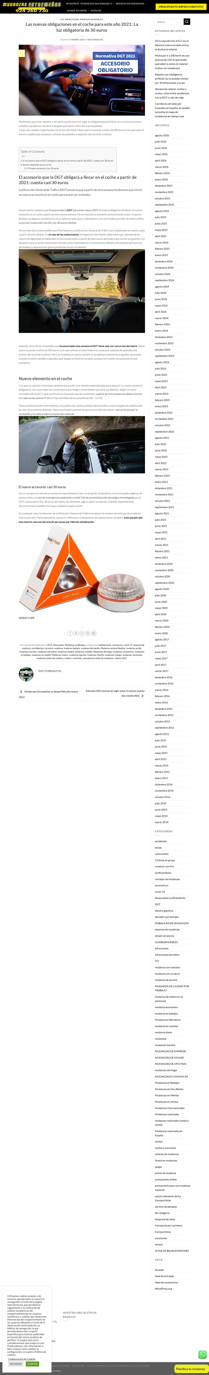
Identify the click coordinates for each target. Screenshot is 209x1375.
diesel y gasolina (164, 910)
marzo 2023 (161, 393)
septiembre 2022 (164, 431)
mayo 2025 (161, 229)
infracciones (72, 19)
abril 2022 (160, 463)
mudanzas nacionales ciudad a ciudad (172, 1122)
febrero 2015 (162, 771)
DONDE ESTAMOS (77, 10)
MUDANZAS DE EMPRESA (170, 1051)
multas (159, 1141)
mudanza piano (163, 1032)
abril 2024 (160, 311)
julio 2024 (160, 292)
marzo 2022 (161, 469)
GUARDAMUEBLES (166, 942)
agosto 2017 (162, 639)
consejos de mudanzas (167, 879)
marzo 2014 (161, 822)
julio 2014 (160, 803)
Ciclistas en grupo (165, 860)
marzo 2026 (161, 166)
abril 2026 (160, 160)
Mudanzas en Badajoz (91, 19)
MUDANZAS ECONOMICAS (171, 1076)
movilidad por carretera (42, 648)
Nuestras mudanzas (166, 1160)
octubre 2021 (162, 500)
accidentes (161, 841)
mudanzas (160, 1038)
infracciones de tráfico (167, 954)
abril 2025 (160, 236)
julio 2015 (160, 740)
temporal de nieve (165, 1219)
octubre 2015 (162, 721)
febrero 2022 (162, 475)
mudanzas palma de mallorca (50, 658)
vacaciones (161, 1238)
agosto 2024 (162, 286)
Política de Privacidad (56, 1365)
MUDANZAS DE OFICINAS (170, 1063)
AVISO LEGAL (78, 1365)
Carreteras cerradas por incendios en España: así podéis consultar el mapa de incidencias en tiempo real (172, 110)
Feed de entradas (164, 1276)
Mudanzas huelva (60, 655)
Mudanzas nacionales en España (168, 1133)
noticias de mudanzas (167, 1154)
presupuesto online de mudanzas (98, 658)
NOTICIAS (96, 10)
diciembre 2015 (163, 708)
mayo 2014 (161, 815)
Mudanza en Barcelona (168, 1019)
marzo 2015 (161, 765)
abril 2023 (160, 387)
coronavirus (117, 645)
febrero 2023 (162, 400)
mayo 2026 (161, 154)
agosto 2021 (162, 513)
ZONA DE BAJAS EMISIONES (172, 1250)
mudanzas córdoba (83, 651)
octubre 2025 (162, 198)
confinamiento (104, 645)
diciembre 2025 (163, 185)
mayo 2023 (161, 381)
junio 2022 (161, 450)
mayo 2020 (161, 607)
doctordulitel (95, 40)
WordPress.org (163, 1288)
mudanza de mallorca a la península (169, 998)
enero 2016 (161, 702)
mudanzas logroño (77, 655)
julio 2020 (160, 595)
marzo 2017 (161, 670)
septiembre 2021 (164, 507)
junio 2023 (161, 374)
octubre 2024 (162, 273)
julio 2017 (160, 645)
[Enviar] (187, 21)
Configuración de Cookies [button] (21, 1359)
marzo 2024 (161, 318)
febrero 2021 (162, 551)
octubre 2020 (162, 576)
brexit (158, 847)
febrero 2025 (162, 248)
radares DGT (120, 658)
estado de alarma (164, 935)
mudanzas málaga (113, 655)
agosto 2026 (162, 135)
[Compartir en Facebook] (70, 633)
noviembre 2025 (164, 191)
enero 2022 (161, 481)
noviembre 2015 (164, 714)
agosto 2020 (162, 588)
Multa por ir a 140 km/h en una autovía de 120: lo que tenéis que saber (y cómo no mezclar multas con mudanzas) (172, 62)
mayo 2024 (161, 305)
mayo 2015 (161, 752)
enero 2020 (161, 633)
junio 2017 (161, 651)
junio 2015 (161, 746)
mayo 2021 (161, 532)
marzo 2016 (161, 689)
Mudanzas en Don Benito (169, 1089)
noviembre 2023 (164, 343)
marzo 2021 (161, 544)
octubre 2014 (162, 796)
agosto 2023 (162, 362)
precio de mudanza (165, 1172)
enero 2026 (161, 179)
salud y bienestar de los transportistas (168, 1198)
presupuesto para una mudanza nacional (172, 1187)
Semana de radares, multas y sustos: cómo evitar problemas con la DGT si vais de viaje (172, 93)
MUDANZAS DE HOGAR (169, 1057)
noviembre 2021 (164, 494)
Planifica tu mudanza (190, 1369)
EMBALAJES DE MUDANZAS (172, 923)
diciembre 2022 (163, 412)
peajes (158, 1166)
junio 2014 (161, 809)
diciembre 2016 (163, 677)
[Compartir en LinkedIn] (93, 633)
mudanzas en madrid (41, 655)
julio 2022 (160, 444)
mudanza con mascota (167, 967)
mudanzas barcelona (47, 651)
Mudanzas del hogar (102, 651)
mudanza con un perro (167, 973)
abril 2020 (160, 614)
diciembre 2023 (163, 336)
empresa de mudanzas (167, 929)
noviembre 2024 (164, 267)
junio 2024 (161, 299)
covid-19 (128, 645)
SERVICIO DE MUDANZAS (130, 3)
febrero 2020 (162, 626)
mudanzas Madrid (95, 655)
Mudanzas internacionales (170, 1108)
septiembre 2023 (164, 355)
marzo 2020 (161, 620)
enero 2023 (161, 406)
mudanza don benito (90, 648)
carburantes (162, 853)
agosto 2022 (162, 437)
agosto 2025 (162, 210)
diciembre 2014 (163, 784)
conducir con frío (164, 866)
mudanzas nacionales (132, 655)
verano (159, 1244)
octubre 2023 (162, 349)
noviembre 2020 (164, 570)
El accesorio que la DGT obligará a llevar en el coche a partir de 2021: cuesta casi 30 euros (68, 160)
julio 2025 (160, 217)
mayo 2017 (161, 658)
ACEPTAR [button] (32, 1364)
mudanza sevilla (133, 648)
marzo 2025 (161, 242)
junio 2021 (161, 525)
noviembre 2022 (164, 418)
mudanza (58, 648)
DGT (62, 19)
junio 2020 (161, 601)
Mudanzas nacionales (167, 1114)
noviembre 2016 (164, 683)
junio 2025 (161, 223)
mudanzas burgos (66, 651)
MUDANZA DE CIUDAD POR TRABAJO (172, 988)
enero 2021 (161, 557)
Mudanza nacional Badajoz (113, 648)
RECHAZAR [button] (15, 1364)
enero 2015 (161, 778)
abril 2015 (160, 759)
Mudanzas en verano (166, 1101)
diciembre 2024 (163, 261)
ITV (157, 960)
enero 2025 (161, 255)
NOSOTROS (72, 3)
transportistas (163, 1231)
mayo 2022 (161, 456)
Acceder (159, 1269)
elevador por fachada (166, 916)
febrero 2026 (162, 173)
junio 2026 (161, 147)
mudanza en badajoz (166, 1013)
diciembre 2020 (163, 563)
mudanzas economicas (123, 651)
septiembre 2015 (164, 727)
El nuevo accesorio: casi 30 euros (43, 168)
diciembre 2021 (163, 488)
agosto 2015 (162, 733)
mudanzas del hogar (166, 1070)
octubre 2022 (162, 425)
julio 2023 (160, 368)
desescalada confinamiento (170, 897)
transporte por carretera (168, 1225)
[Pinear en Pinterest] (88, 633)
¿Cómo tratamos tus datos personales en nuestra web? (118, 1365)
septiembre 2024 (164, 280)
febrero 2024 (162, 324)
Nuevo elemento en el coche (37, 164)
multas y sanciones (73, 658)
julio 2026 (160, 141)
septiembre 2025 (164, 204)
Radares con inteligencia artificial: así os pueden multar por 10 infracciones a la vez (171, 78)
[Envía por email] (82, 633)
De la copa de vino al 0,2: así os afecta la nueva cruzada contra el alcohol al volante (172, 45)
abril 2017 (160, 664)
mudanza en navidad (166, 1026)
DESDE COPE (26, 617)
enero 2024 (161, 330)
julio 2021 (160, 519)
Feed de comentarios (166, 1282)
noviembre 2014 (164, 790)
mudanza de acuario (166, 979)
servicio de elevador (166, 1206)
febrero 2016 (162, 696)
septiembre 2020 (164, 582)
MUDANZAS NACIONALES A (96, 3)
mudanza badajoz (72, 648)
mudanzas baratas (28, 651)
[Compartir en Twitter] (76, 633)
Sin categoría (162, 1212)
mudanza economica (166, 1007)
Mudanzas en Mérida (167, 1095)
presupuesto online (166, 1179)
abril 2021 (160, 538)
